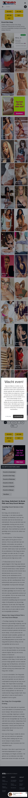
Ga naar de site (19, 416)
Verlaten (8, 416)
